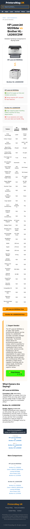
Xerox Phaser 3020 (15, 473)
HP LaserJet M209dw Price (15, 309)
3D (2, 11)
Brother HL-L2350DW (15, 467)
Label (28, 11)
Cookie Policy (12, 510)
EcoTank (17, 11)
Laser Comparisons (12, 17)
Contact (19, 510)
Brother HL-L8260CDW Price (15, 314)
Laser (11, 11)
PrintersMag (15, 2)
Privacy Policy (9, 507)
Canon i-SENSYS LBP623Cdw (15, 469)
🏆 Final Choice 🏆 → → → (15, 373)
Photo (23, 11)
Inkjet (6, 11)
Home (4, 17)
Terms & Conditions (19, 507)
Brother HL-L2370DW (15, 475)
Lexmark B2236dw (15, 471)
